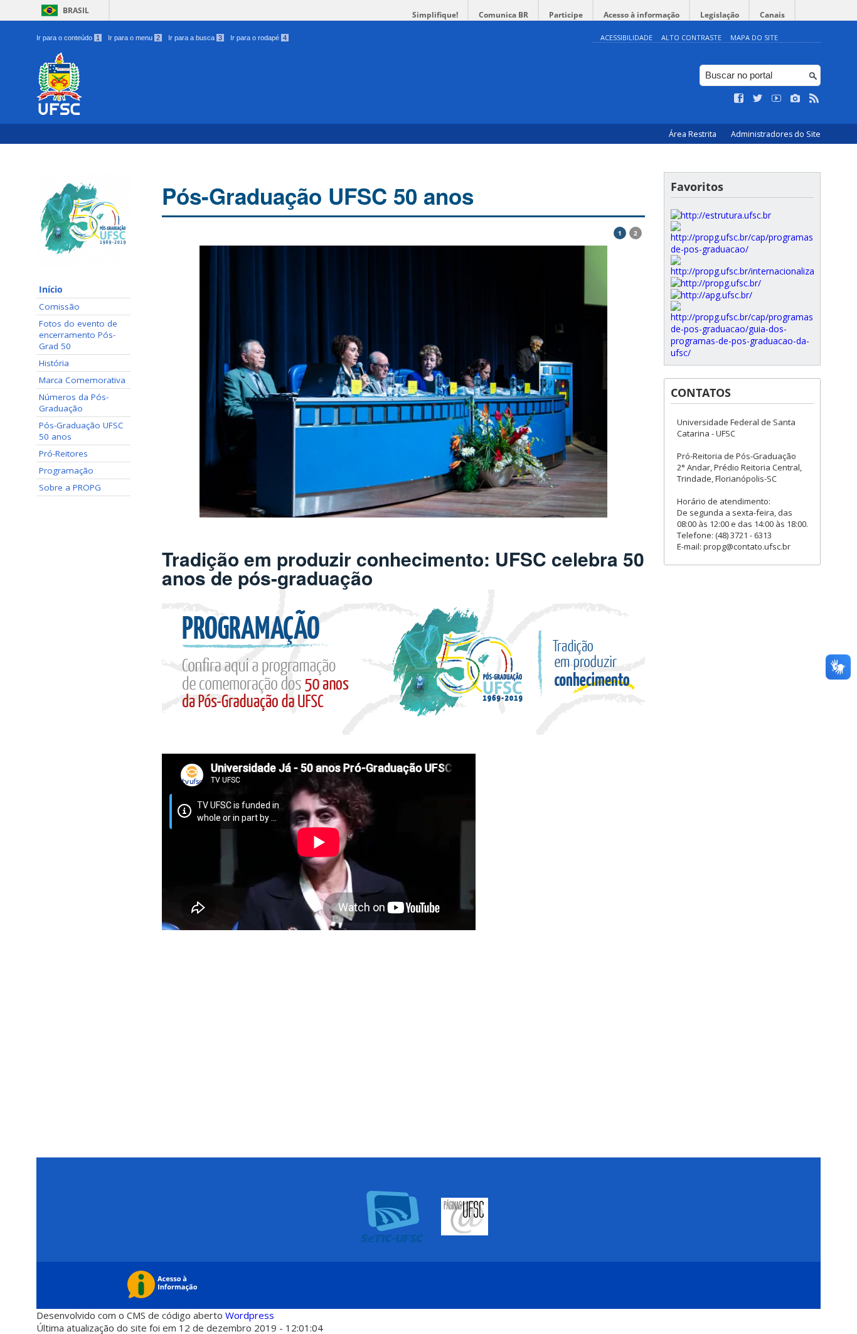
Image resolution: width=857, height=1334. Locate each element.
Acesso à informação (641, 14)
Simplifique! (435, 14)
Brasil (76, 10)
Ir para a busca (195, 37)
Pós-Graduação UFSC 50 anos (81, 431)
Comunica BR (503, 14)
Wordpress (249, 1315)
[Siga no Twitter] (758, 99)
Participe (566, 14)
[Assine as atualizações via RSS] (814, 99)
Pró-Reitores (63, 453)
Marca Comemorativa (82, 380)
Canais (772, 14)
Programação (66, 470)
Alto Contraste (691, 37)
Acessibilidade (626, 37)
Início (51, 289)
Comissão (59, 306)
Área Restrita (693, 134)
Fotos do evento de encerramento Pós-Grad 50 (78, 335)
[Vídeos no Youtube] (777, 99)
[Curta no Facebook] (739, 99)
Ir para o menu (134, 37)
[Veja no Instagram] (795, 99)
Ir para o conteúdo (68, 37)
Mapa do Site (754, 37)
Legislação (719, 14)
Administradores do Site (776, 134)
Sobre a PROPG (70, 487)
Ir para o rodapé (258, 37)
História (54, 363)
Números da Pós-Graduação (74, 402)
